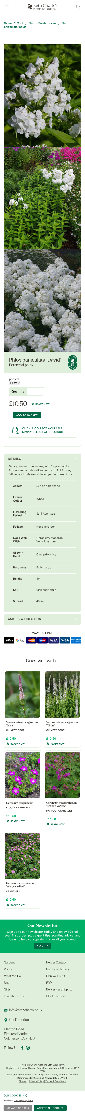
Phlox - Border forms (42, 23)
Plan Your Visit (55, 976)
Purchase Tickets (57, 969)
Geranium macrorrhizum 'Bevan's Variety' (61, 805)
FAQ (49, 983)
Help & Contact (56, 962)
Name (8, 23)
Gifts (7, 989)
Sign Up (42, 946)
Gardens (9, 962)
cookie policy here (23, 1100)
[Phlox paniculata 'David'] (42, 95)
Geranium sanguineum (19, 803)
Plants (8, 969)
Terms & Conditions (55, 1081)
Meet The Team (56, 996)
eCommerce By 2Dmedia (30, 1078)
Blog (6, 983)
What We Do (12, 976)
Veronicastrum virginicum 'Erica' (22, 724)
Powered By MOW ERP (56, 1078)
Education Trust (14, 996)
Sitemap (23, 1081)
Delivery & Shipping (59, 989)
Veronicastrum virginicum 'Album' (62, 724)
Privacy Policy (36, 1081)
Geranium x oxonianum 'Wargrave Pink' (20, 885)
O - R (20, 23)
